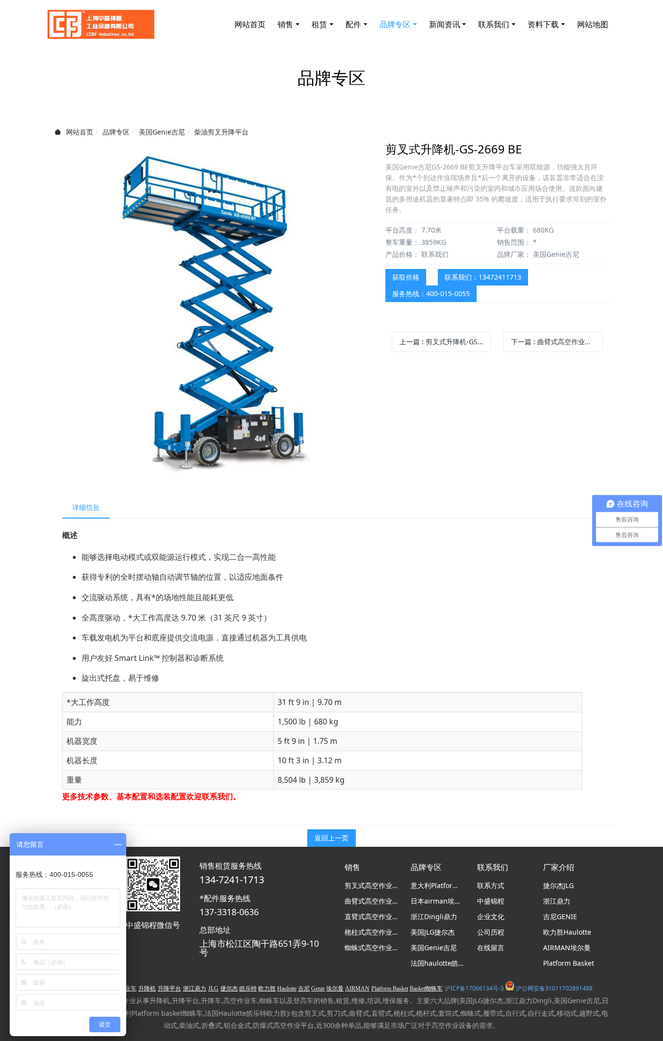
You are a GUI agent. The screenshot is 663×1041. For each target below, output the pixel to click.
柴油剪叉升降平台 (221, 131)
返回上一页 (331, 837)
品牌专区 (116, 131)
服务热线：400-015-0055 (431, 293)
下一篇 (556, 341)
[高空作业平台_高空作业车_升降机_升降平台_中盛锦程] (101, 24)
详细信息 (85, 507)
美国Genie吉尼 (162, 131)
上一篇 (445, 341)
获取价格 (405, 277)
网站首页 (249, 24)
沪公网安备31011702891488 (554, 988)
